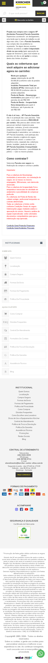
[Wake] (19, 658)
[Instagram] (16, 510)
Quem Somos (15, 258)
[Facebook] (21, 510)
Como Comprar (16, 314)
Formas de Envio (17, 283)
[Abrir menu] (4, 3)
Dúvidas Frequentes (18, 322)
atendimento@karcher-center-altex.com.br (24, 463)
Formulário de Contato (19, 338)
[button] (4, 20)
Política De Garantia (24, 427)
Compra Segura (16, 274)
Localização (15, 266)
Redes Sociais (24, 436)
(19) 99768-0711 (24, 459)
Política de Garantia (18, 355)
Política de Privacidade (19, 299)
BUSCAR (40, 13)
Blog (12, 372)
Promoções (24, 433)
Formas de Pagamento (19, 291)
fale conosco (24, 475)
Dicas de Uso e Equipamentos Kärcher (24, 418)
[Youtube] (26, 509)
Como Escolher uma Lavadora (24, 415)
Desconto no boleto (25, 20)
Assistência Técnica (18, 363)
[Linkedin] (31, 510)
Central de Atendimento (20, 330)
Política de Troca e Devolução (22, 347)
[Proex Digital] (29, 658)
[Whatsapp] (41, 654)
